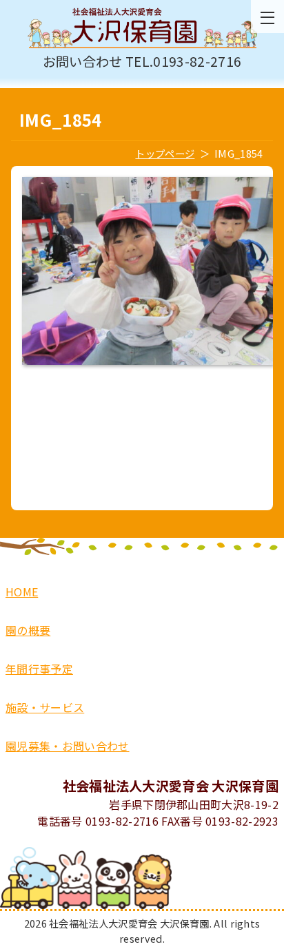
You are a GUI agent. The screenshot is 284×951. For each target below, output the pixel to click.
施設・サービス (45, 707)
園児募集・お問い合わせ (68, 746)
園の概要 (28, 630)
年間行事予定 (39, 668)
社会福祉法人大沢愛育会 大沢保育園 (142, 29)
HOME (22, 591)
